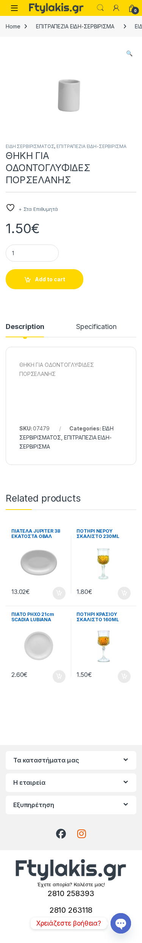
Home (13, 26)
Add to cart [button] (59, 593)
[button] (129, 53)
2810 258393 (71, 893)
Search (100, 8)
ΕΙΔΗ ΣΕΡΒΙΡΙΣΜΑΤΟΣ (30, 146)
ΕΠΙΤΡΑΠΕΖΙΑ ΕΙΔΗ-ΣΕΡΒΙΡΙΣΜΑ (75, 26)
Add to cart (50, 279)
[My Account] (116, 7)
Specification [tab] (96, 326)
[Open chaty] (121, 923)
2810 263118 (71, 910)
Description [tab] (25, 326)
